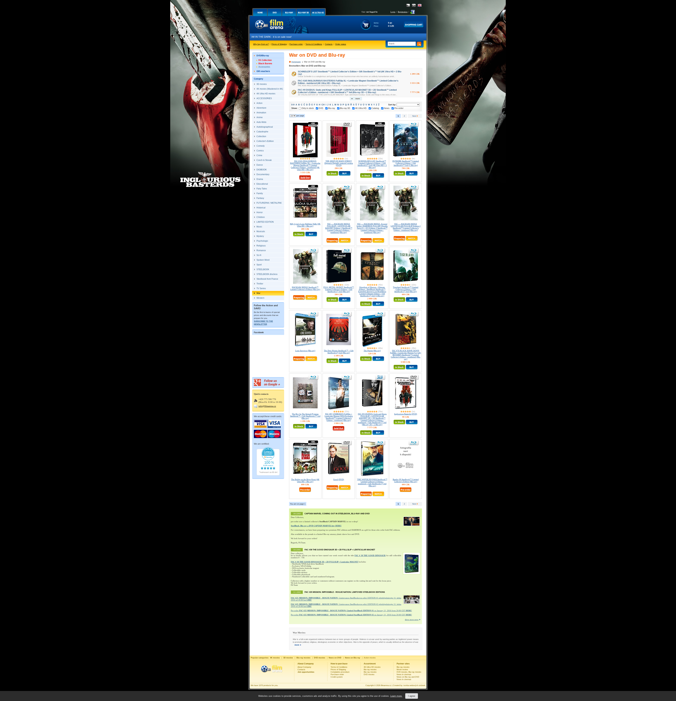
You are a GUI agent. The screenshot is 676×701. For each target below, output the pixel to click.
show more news (411, 619)
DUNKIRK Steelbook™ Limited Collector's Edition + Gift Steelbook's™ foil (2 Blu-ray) (405, 163)
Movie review (402, 669)
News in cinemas (404, 674)
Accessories (264, 67)
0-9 (293, 104)
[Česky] (408, 5)
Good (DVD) (338, 479)
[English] (419, 5)
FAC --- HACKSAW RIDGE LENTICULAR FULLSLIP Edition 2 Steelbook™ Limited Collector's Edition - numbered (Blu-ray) (406, 227)
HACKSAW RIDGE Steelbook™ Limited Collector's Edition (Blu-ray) (305, 288)
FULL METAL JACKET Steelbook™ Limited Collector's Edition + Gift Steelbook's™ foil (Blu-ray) (338, 289)
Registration (403, 12)
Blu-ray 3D (345, 108)
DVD (321, 108)
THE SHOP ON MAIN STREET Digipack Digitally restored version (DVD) (338, 163)
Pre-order (398, 108)
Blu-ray (331, 108)
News (386, 108)
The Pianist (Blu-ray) (372, 351)
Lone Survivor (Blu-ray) (305, 351)
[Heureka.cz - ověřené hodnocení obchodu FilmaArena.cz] (268, 475)
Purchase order (296, 44)
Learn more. (396, 696)
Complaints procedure (340, 672)
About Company (304, 667)
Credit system (337, 677)
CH (323, 104)
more (297, 645)
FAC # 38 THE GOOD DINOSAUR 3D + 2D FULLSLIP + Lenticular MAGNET (324, 562)
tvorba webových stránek (414, 685)
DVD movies (369, 674)
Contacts (329, 44)
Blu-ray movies (370, 669)
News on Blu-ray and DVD (408, 677)
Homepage (296, 62)
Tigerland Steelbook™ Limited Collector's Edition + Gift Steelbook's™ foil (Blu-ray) (405, 289)
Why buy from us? (261, 44)
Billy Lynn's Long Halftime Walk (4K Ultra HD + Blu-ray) (305, 225)
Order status (340, 44)
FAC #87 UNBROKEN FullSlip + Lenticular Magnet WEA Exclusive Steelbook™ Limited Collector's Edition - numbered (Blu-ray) (339, 417)
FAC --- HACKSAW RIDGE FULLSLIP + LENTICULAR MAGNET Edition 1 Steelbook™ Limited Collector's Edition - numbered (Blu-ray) (338, 228)
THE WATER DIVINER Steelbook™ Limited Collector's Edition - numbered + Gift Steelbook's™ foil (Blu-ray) (372, 482)
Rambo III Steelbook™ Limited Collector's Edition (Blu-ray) (406, 480)
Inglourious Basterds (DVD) (405, 414)
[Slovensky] (414, 5)
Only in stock (308, 108)
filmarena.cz (386, 685)
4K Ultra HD (361, 108)
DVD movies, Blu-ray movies (409, 672)
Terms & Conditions (313, 44)
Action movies (370, 658)
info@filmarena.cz (267, 406)
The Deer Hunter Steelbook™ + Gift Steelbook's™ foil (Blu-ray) (338, 352)
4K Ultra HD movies (372, 667)
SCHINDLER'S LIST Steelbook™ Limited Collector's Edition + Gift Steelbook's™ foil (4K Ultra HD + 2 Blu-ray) (372, 164)
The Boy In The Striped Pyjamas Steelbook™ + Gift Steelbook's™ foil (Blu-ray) (305, 416)
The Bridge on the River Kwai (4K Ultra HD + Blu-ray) (305, 480)
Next (414, 116)
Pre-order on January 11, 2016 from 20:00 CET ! (351, 610)
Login (392, 12)
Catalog (375, 108)
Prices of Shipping (279, 44)
